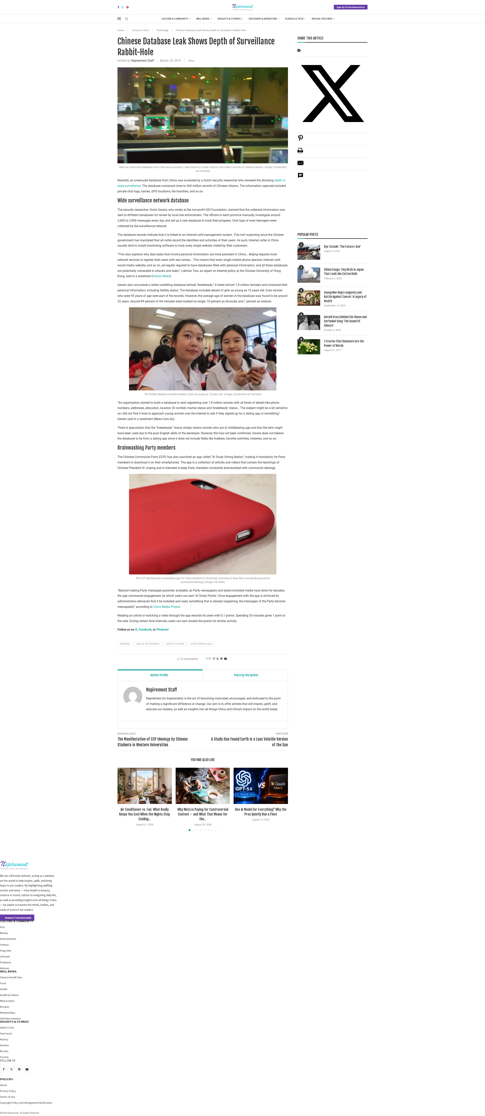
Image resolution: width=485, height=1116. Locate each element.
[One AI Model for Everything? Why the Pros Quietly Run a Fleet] (261, 786)
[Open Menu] (119, 18)
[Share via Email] (225, 658)
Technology (162, 30)
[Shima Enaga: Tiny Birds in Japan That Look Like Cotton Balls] (308, 275)
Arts (2, 927)
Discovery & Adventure (263, 18)
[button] (122, 799)
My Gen (4, 1051)
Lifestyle (5, 956)
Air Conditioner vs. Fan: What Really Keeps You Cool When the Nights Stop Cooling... (144, 814)
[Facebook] (118, 7)
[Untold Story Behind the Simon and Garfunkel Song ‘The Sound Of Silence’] (308, 322)
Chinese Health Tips (11, 977)
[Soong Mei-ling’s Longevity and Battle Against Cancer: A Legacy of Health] (308, 298)
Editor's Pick (7, 1027)
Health (3, 989)
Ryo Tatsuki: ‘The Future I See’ (342, 247)
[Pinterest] (127, 7)
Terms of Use (7, 1097)
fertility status (175, 644)
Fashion (4, 944)
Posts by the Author (246, 675)
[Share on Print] (300, 152)
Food (3, 983)
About (3, 1085)
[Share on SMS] (300, 177)
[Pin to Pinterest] (221, 658)
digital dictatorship (148, 644)
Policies (6, 1079)
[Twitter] (122, 7)
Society (4, 1057)
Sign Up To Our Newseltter (351, 7)
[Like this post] (209, 658)
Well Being (202, 18)
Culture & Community (174, 18)
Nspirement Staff (142, 60)
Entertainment (8, 938)
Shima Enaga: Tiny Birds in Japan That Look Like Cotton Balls (344, 272)
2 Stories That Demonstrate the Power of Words (344, 343)
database (125, 644)
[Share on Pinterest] (300, 140)
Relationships (7, 1012)
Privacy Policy (8, 1091)
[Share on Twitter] (217, 658)
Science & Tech (294, 18)
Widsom (4, 968)
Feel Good (6, 1033)
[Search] (126, 18)
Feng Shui (5, 950)
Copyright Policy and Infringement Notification (26, 1102)
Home (120, 30)
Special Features (322, 18)
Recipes (4, 1006)
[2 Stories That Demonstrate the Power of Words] (308, 346)
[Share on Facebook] (214, 658)
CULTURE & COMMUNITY (16, 921)
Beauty (4, 933)
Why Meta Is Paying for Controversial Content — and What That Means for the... (202, 814)
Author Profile (159, 675)
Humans (4, 1045)
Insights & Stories (229, 18)
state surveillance (201, 644)
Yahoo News (161, 276)
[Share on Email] (300, 165)
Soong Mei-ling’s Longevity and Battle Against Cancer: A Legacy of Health (345, 297)
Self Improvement (10, 1018)
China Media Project (166, 607)
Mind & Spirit (7, 1001)
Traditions (5, 962)
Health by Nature (9, 995)
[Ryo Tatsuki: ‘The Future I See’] (308, 252)
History (4, 1039)
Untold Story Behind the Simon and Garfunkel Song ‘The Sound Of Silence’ (345, 321)
